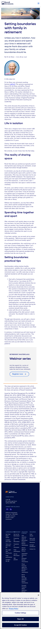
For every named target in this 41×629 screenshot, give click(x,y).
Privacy (7, 517)
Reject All (20, 619)
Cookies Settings (20, 613)
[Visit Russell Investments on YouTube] (7, 509)
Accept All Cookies (20, 625)
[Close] (38, 595)
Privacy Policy (13, 608)
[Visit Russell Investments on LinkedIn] (10, 509)
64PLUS (12, 84)
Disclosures (9, 519)
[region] (20, 610)
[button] (38, 3)
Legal (12, 517)
